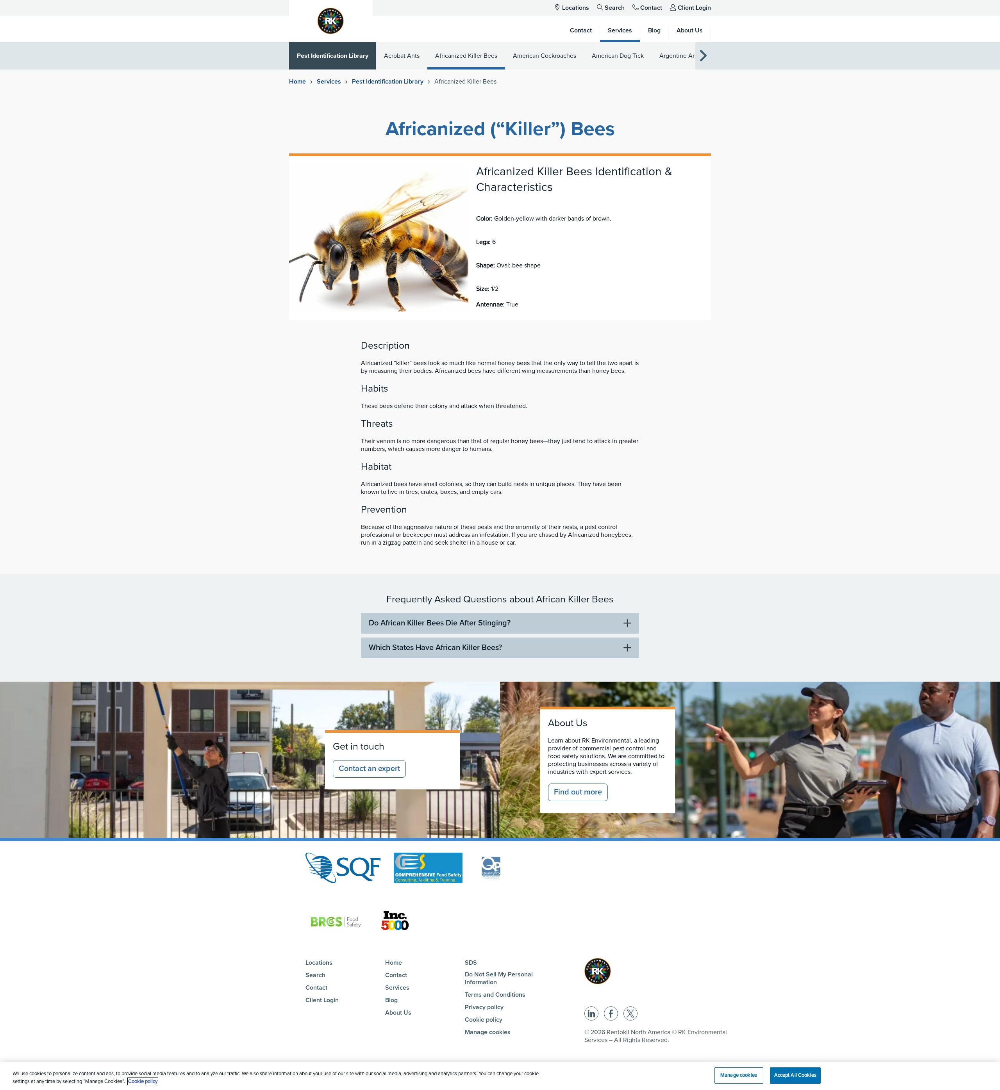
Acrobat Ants (402, 56)
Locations (575, 8)
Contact (651, 8)
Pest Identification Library (332, 56)
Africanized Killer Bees (466, 56)
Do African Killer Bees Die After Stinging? (440, 623)
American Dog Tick (618, 56)
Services (329, 81)
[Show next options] (703, 56)
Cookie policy (483, 1020)
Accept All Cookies (795, 1075)
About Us (398, 1013)
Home (297, 81)
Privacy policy (484, 1007)
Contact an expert (369, 768)
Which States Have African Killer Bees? (435, 647)
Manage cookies (488, 1032)
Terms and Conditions (495, 995)
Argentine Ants (680, 56)
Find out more (578, 792)
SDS (471, 963)
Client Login (694, 8)
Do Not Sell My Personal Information (499, 978)
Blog (391, 1000)
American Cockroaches (544, 56)
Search (615, 8)
